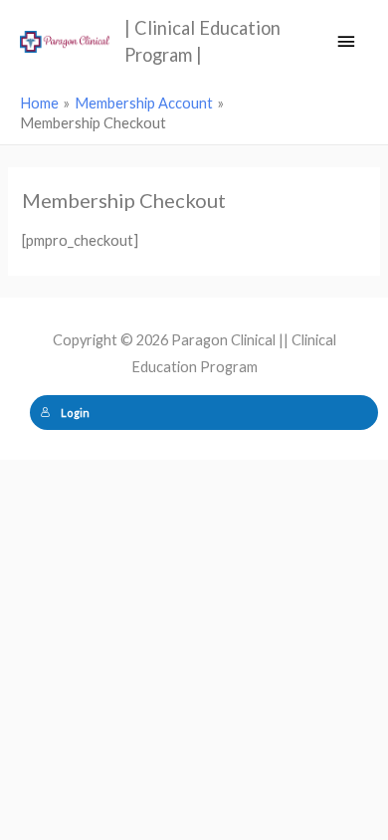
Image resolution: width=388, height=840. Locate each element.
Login (75, 412)
